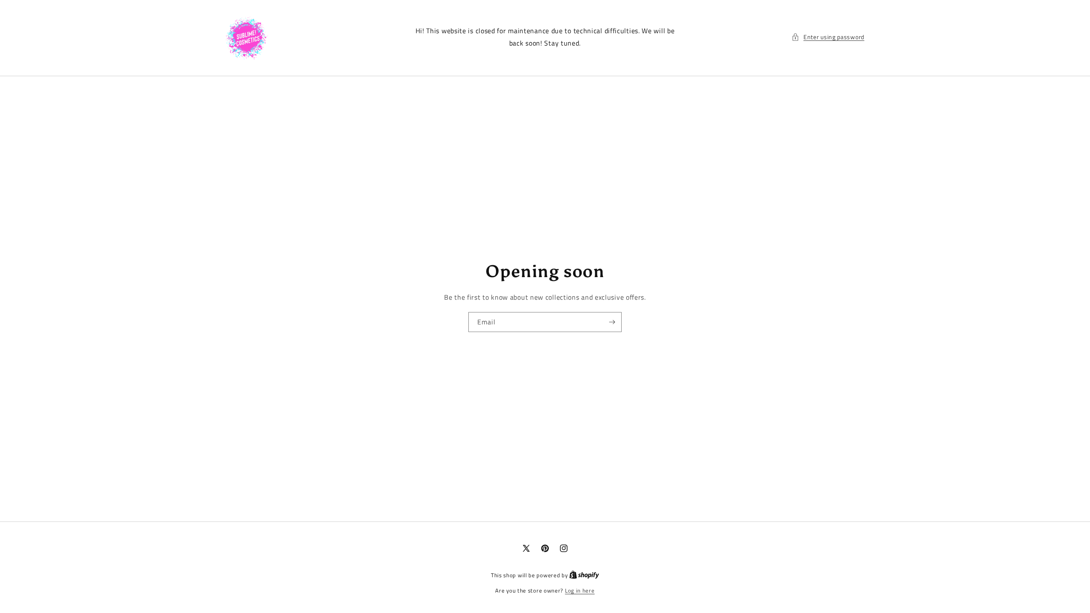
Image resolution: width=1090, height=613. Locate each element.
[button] (828, 37)
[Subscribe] (611, 322)
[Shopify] (584, 575)
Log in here (580, 591)
